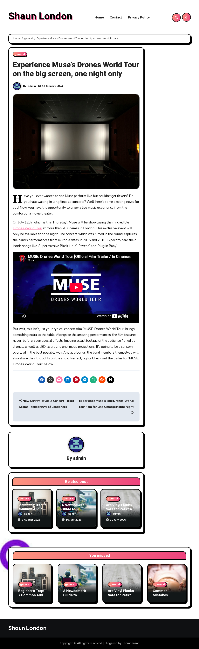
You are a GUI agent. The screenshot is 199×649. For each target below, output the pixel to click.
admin (32, 86)
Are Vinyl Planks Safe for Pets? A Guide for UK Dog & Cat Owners (121, 597)
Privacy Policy (139, 17)
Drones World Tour (27, 228)
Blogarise (111, 643)
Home (99, 17)
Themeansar (130, 643)
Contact (116, 17)
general (20, 54)
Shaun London (40, 16)
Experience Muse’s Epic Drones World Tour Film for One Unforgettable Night (106, 404)
